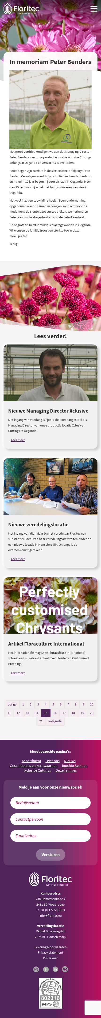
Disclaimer (50, 958)
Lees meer (18, 440)
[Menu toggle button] (93, 9)
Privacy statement (50, 952)
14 (36, 713)
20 (91, 713)
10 (91, 704)
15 (45, 713)
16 (55, 713)
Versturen (51, 854)
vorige (12, 704)
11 (9, 713)
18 (73, 713)
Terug (13, 244)
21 (41, 721)
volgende (55, 721)
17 (64, 713)
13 (27, 713)
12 (18, 713)
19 (82, 713)
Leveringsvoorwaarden (51, 947)
